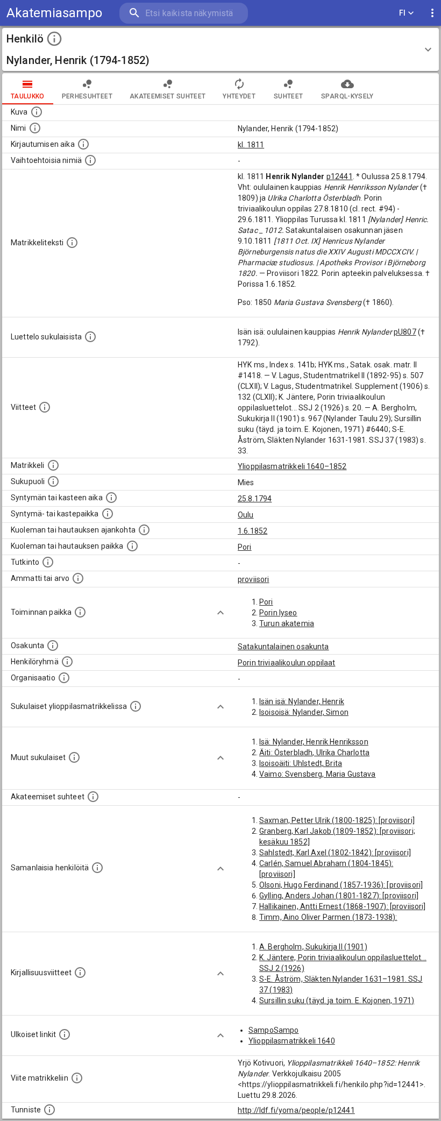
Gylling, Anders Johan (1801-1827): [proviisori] (338, 895)
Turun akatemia (286, 623)
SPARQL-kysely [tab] (347, 96)
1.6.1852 (252, 531)
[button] (220, 49)
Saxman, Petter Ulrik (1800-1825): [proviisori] (337, 820)
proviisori (253, 579)
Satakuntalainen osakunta (283, 646)
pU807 (405, 332)
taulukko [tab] (28, 96)
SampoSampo (273, 1030)
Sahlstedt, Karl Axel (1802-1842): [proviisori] (335, 852)
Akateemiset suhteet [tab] (168, 96)
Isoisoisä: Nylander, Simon (303, 712)
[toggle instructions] (54, 38)
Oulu (246, 514)
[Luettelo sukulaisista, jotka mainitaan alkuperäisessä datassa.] (90, 336)
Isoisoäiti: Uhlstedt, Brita (300, 763)
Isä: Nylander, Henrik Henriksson (313, 741)
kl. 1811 (251, 144)
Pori (245, 547)
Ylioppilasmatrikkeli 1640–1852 (292, 466)
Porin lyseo (278, 612)
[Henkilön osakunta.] (52, 645)
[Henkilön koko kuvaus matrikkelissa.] (72, 242)
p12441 (339, 176)
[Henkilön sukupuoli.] (53, 481)
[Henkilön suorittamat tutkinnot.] (47, 562)
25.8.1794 (255, 498)
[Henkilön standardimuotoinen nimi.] (35, 128)
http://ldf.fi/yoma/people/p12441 (296, 1110)
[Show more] (220, 612)
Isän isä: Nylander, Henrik (301, 701)
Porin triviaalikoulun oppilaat (287, 662)
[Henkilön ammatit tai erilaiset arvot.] (78, 578)
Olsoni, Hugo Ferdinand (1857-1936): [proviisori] (341, 885)
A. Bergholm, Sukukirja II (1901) (313, 946)
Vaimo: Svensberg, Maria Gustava (317, 774)
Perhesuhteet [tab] (87, 96)
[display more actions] (432, 13)
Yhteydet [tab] (239, 96)
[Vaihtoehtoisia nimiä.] (90, 160)
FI (402, 13)
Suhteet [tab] (288, 96)
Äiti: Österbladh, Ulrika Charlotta (314, 752)
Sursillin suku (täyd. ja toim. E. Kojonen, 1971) (336, 1000)
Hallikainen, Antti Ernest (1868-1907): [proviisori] (342, 906)
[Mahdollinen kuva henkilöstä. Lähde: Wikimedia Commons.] (36, 111)
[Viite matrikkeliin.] (77, 1078)
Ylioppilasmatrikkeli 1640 (291, 1041)
